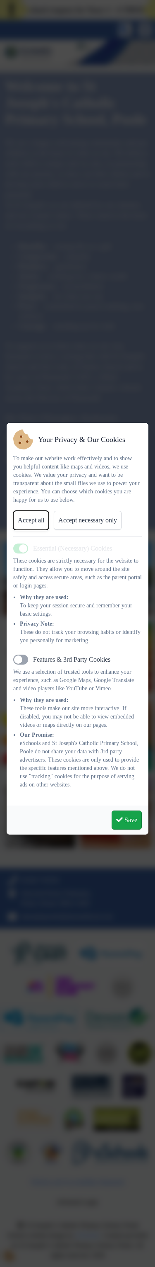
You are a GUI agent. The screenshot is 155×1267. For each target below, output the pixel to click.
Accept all (31, 520)
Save (130, 819)
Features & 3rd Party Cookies (71, 659)
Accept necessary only (87, 520)
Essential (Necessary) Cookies (72, 548)
